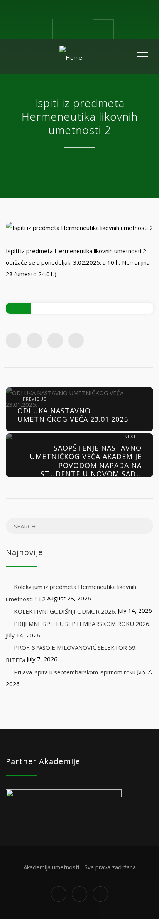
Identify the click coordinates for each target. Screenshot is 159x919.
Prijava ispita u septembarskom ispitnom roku (74, 672)
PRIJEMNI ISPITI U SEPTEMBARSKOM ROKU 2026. (82, 623)
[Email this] (76, 340)
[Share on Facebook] (13, 340)
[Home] (71, 56)
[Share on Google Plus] (55, 340)
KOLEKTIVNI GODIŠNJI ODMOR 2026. (65, 611)
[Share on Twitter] (34, 340)
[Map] (83, 29)
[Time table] (62, 29)
